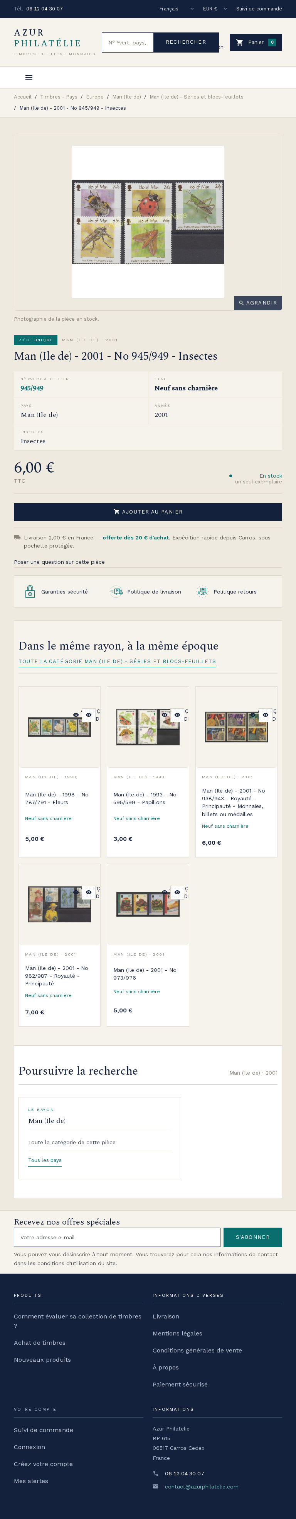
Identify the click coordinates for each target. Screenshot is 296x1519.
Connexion (29, 1447)
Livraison (166, 1316)
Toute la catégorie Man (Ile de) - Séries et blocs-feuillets (117, 661)
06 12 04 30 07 (44, 9)
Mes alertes (31, 1481)
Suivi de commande (259, 9)
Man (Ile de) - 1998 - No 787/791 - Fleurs (57, 798)
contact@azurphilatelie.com (202, 1486)
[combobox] (127, 42)
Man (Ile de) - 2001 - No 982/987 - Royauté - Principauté (56, 976)
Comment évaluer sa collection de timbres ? (77, 1321)
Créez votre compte (43, 1464)
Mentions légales (177, 1333)
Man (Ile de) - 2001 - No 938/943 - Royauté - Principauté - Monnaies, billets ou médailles (233, 802)
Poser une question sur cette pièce (59, 562)
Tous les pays (45, 1160)
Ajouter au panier (148, 512)
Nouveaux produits (42, 1359)
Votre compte (35, 1409)
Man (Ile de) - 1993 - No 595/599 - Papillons (145, 798)
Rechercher (186, 42)
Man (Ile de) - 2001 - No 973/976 (145, 974)
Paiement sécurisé (180, 1384)
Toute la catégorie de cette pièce (72, 1142)
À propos (166, 1367)
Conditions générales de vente (197, 1350)
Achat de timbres (40, 1342)
